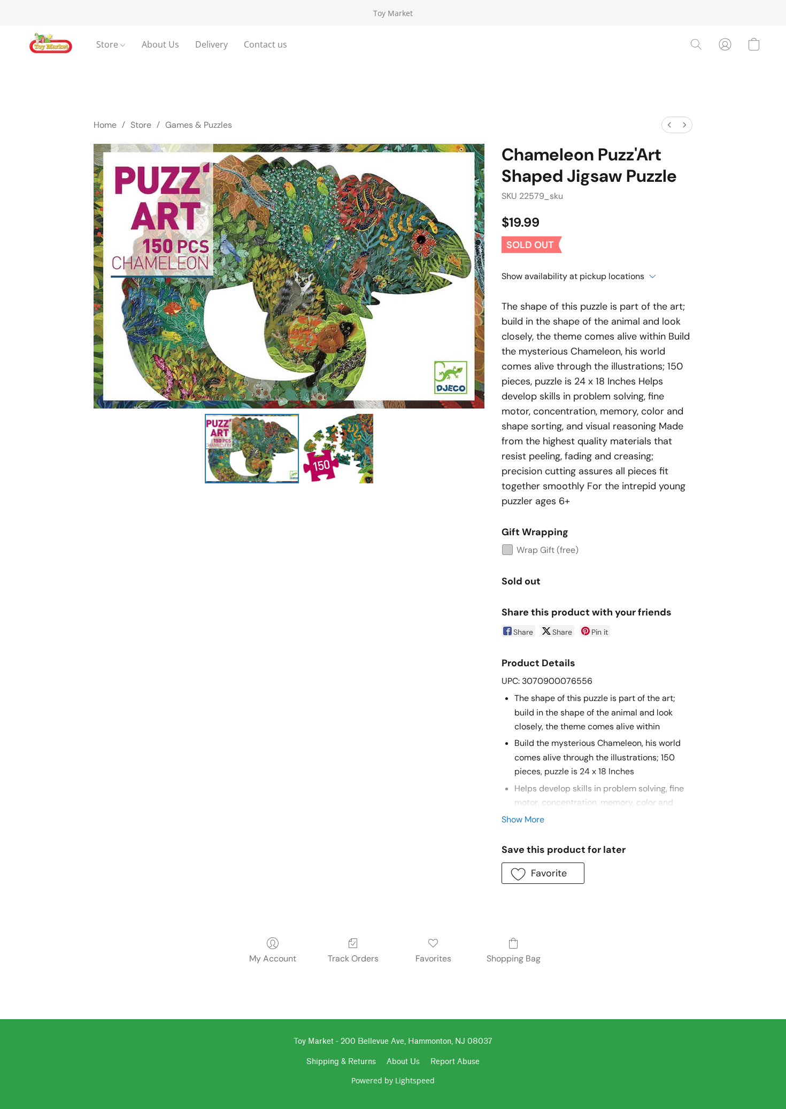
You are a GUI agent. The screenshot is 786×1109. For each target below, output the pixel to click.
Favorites (433, 958)
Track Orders (353, 958)
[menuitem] (669, 125)
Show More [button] (523, 819)
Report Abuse (455, 1061)
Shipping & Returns (341, 1061)
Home (105, 124)
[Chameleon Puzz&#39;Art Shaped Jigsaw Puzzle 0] (252, 448)
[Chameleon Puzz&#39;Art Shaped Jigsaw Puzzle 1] (338, 448)
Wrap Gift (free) (548, 550)
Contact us (265, 44)
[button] (50, 44)
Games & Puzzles (198, 124)
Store (108, 44)
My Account (272, 958)
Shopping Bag (514, 958)
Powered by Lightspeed (393, 1080)
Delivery (211, 44)
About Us (160, 44)
